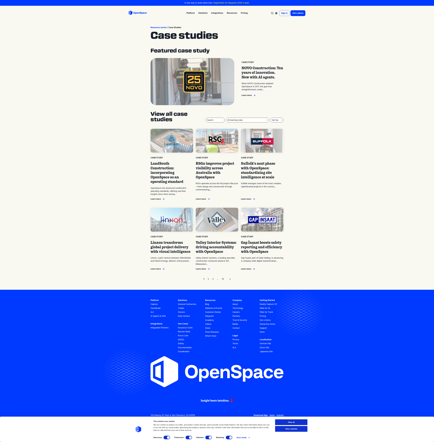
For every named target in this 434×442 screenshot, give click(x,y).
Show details (241, 437)
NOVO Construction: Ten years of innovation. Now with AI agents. (262, 72)
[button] (223, 120)
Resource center (159, 27)
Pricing (244, 13)
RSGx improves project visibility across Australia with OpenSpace (215, 170)
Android (279, 415)
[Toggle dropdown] (276, 13)
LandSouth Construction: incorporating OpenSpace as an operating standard (167, 172)
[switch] (189, 437)
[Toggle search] (272, 13)
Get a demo (297, 13)
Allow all (291, 422)
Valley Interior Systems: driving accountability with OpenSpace (216, 247)
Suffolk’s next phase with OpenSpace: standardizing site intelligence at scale (258, 170)
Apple (272, 415)
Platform (155, 300)
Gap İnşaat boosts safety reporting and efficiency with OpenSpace (261, 247)
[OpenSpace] (138, 13)
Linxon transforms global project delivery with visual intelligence (170, 247)
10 (223, 279)
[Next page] (230, 279)
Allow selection (291, 429)
